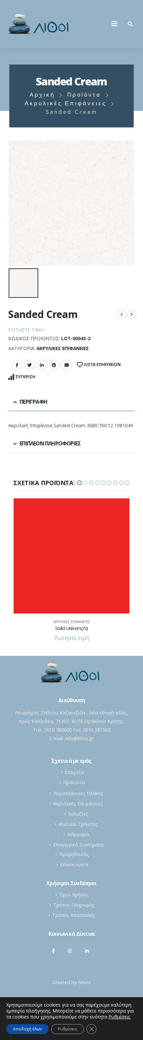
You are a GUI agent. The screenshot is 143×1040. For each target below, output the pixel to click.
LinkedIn (42, 365)
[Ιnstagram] (70, 950)
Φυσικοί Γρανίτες (78, 824)
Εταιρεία (74, 772)
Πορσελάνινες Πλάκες (78, 793)
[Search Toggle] (130, 24)
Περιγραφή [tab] (33, 401)
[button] (73, 483)
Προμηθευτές (74, 854)
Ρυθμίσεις (67, 1029)
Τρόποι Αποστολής (73, 915)
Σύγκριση (25, 377)
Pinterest (54, 365)
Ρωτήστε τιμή (26, 330)
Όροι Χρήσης (74, 894)
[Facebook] (53, 950)
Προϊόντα (74, 782)
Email (66, 365)
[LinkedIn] (86, 950)
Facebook (17, 365)
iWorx (84, 982)
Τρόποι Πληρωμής (74, 905)
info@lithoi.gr (79, 738)
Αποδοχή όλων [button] (27, 1029)
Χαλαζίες (78, 814)
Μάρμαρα (78, 834)
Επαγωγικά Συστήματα (78, 844)
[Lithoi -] (40, 24)
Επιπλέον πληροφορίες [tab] (50, 443)
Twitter (29, 365)
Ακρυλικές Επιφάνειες (63, 348)
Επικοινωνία (74, 864)
